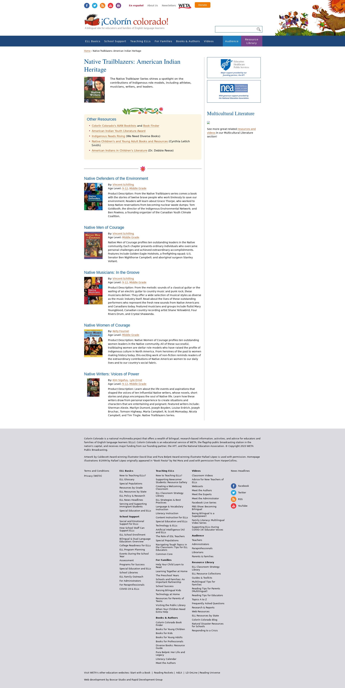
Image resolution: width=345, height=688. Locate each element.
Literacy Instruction (167, 513)
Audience (232, 41)
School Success (165, 586)
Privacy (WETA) (93, 476)
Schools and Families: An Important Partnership (170, 580)
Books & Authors (188, 41)
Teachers (197, 540)
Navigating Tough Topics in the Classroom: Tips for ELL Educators (172, 547)
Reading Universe (210, 672)
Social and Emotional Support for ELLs (131, 522)
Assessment (126, 560)
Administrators (200, 544)
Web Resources (201, 611)
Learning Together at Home (171, 571)
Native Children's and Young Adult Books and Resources (130, 141)
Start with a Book (140, 672)
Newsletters (169, 5)
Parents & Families (202, 556)
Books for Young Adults (169, 637)
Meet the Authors (166, 663)
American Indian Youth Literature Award (119, 131)
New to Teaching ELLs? (132, 475)
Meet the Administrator (205, 498)
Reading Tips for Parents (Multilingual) (206, 590)
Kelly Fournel (121, 331)
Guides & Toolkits (202, 577)
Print (118, 5)
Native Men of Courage (104, 227)
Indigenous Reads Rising (108, 136)
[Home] (128, 23)
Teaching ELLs (140, 41)
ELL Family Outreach (131, 576)
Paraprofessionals (202, 548)
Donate (202, 5)
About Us (152, 5)
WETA (185, 5)
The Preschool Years (167, 575)
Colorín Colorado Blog (204, 619)
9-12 (125, 188)
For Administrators (130, 580)
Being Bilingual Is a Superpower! (203, 514)
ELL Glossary (126, 479)
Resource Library (251, 41)
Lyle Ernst (136, 380)
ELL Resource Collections (206, 573)
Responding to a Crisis (205, 630)
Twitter (94, 5)
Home (87, 51)
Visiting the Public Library (171, 605)
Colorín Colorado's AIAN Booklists (114, 125)
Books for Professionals (169, 641)
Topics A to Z (199, 599)
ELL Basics (92, 41)
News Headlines (240, 470)
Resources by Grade (131, 487)
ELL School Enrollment (132, 534)
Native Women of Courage (107, 325)
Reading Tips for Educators (207, 595)
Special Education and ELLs (135, 510)
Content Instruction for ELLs (172, 517)
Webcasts (197, 486)
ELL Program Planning (132, 549)
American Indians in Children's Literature (119, 150)
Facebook (86, 5)
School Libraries (128, 572)
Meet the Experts (202, 494)
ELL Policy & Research (132, 495)
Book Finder (151, 125)
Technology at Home (168, 594)
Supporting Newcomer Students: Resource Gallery (171, 480)
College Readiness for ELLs (135, 545)
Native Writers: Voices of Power (111, 374)
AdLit (179, 672)
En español (136, 5)
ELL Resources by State (132, 491)
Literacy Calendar (166, 659)
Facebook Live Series (204, 502)
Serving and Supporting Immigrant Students (133, 505)
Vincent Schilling (123, 184)
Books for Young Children (170, 629)
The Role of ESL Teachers (170, 536)
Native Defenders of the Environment (116, 178)
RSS (102, 5)
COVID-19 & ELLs (129, 589)
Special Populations (130, 483)
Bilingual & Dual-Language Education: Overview (135, 540)
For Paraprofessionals (131, 584)
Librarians (197, 552)
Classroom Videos (202, 475)
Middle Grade (137, 188)
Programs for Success (132, 564)
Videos (209, 41)
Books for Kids (164, 633)
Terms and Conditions (96, 470)
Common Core (164, 554)
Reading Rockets (163, 672)
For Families (163, 41)
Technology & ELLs (166, 525)
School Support (115, 41)
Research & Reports (203, 607)
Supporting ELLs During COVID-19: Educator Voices (207, 528)
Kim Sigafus (120, 380)
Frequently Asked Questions (208, 603)
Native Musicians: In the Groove (111, 272)
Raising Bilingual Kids (168, 590)
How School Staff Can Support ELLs (131, 529)
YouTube (110, 5)
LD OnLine (191, 672)
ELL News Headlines (131, 500)
